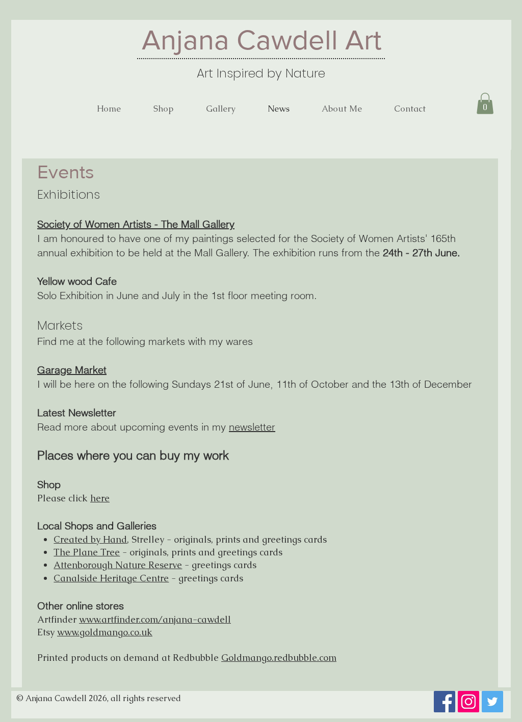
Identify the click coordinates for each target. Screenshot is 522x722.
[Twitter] (492, 701)
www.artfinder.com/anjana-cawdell (155, 619)
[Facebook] (444, 701)
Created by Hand (90, 539)
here (100, 498)
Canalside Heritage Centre (111, 578)
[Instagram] (468, 701)
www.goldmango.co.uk (104, 632)
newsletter (252, 426)
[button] (485, 103)
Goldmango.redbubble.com (278, 657)
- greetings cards (207, 578)
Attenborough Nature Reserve (118, 565)
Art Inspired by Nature (261, 73)
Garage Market (72, 369)
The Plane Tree (87, 552)
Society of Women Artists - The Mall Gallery (135, 224)
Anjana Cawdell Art (261, 39)
